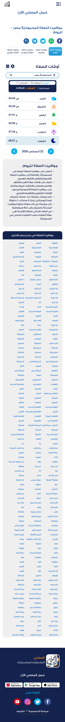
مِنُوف (55, 612)
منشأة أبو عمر (35, 607)
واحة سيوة (53, 635)
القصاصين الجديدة (33, 412)
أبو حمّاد (37, 293)
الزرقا (22, 366)
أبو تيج (21, 289)
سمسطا (37, 521)
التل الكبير (53, 343)
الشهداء (54, 384)
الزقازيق (55, 371)
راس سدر (20, 503)
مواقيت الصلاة (55, 51)
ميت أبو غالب (35, 617)
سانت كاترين (52, 516)
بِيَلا (56, 471)
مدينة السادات (35, 594)
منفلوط (21, 607)
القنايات (37, 416)
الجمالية (37, 343)
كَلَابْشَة (21, 585)
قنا (23, 275)
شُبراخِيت (54, 535)
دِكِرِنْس (38, 489)
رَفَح (22, 507)
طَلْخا (56, 548)
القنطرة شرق (19, 416)
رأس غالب (54, 503)
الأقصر (21, 248)
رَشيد (39, 507)
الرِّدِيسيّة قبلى (35, 362)
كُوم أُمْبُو (54, 589)
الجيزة (55, 252)
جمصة (21, 475)
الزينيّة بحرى (36, 371)
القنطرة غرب (52, 421)
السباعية (54, 375)
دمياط (21, 266)
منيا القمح (37, 612)
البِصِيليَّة (20, 334)
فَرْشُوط (55, 562)
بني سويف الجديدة (16, 462)
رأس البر (21, 498)
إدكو (39, 307)
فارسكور (54, 557)
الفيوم (38, 257)
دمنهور (21, 489)
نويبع (39, 630)
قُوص (22, 571)
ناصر (39, 621)
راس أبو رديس (35, 503)
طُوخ (56, 553)
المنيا (22, 261)
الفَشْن (21, 403)
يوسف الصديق (18, 635)
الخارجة (38, 352)
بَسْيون (21, 453)
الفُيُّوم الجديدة (51, 407)
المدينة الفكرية (34, 425)
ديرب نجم (54, 498)
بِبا (40, 443)
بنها (39, 462)
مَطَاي (55, 603)
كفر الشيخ (53, 280)
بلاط (56, 457)
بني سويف (53, 266)
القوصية (37, 421)
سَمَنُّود (21, 521)
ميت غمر (54, 621)
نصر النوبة (20, 626)
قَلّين (39, 566)
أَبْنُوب (38, 284)
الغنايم (55, 403)
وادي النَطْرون (35, 635)
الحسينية (37, 348)
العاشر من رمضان (51, 393)
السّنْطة (21, 375)
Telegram (34, 41)
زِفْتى (56, 512)
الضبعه (38, 389)
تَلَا (40, 471)
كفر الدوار (37, 580)
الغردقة (54, 257)
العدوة (21, 393)
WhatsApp (51, 41)
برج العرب (37, 448)
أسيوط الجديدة (35, 311)
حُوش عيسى (36, 480)
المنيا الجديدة (52, 434)
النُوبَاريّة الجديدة (17, 434)
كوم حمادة (36, 589)
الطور (22, 252)
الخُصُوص (54, 357)
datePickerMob (7, 66)
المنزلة (38, 430)
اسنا (22, 325)
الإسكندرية (53, 248)
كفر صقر (37, 585)
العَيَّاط (21, 398)
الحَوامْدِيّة (54, 352)
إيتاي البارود (19, 321)
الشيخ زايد (37, 384)
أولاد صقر (37, 321)
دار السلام (20, 480)
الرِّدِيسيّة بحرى (52, 362)
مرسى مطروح (35, 280)
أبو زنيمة (54, 298)
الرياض (38, 366)
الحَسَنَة (55, 348)
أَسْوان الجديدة (52, 311)
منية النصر (20, 612)
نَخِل (39, 626)
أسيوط (21, 243)
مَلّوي (56, 607)
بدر (23, 443)
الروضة (55, 366)
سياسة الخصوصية (38, 711)
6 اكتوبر (21, 280)
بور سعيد (37, 266)
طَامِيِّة (38, 544)
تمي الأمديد (53, 475)
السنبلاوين (36, 380)
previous (14, 151)
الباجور (21, 330)
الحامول (21, 343)
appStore (51, 685)
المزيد (13, 66)
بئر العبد (20, 439)
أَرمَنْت (21, 307)
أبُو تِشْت (37, 289)
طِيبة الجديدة (35, 553)
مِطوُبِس (37, 603)
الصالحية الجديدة (17, 384)
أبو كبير (55, 302)
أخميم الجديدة (52, 307)
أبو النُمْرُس (53, 289)
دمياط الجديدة (52, 494)
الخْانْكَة (21, 352)
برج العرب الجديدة (17, 448)
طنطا (55, 275)
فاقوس (38, 557)
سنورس (55, 525)
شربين (55, 539)
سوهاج (55, 270)
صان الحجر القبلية (33, 539)
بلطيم (21, 457)
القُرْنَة (21, 407)
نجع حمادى (53, 626)
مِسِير (55, 598)
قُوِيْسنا (55, 576)
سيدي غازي (36, 530)
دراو (56, 484)
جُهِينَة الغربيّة (52, 480)
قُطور (22, 562)
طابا (56, 544)
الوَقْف (38, 439)
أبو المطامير (19, 284)
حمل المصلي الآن (32, 12)
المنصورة (37, 261)
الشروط (20, 711)
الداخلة (38, 357)
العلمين (37, 398)
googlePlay (32, 685)
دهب (39, 494)
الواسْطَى (54, 439)
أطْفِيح (38, 316)
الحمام (21, 348)
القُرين (55, 412)
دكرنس (55, 489)
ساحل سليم (36, 512)
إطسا (55, 316)
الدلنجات (20, 357)
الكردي (21, 421)
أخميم (21, 302)
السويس (37, 252)
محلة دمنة (53, 594)
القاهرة (55, 243)
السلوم (55, 380)
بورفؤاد (21, 466)
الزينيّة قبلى (19, 371)
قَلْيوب (21, 566)
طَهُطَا (21, 548)
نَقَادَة (55, 630)
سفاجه (21, 516)
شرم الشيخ (36, 270)
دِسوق (38, 484)
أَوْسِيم (55, 321)
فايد (22, 557)
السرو (38, 375)
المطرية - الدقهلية (50, 261)
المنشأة (21, 430)
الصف (55, 389)
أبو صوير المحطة (17, 298)
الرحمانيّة (20, 362)
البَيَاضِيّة (20, 339)
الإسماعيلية (36, 248)
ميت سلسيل (19, 617)
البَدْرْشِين (37, 334)
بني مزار (38, 466)
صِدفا (22, 539)
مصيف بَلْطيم (18, 598)
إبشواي (55, 284)
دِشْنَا (22, 484)
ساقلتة (21, 512)
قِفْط (56, 566)
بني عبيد (54, 466)
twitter (43, 41)
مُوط (56, 617)
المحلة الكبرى (18, 257)
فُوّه (39, 562)
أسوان (38, 243)
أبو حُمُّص (54, 293)
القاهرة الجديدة (34, 407)
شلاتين (21, 270)
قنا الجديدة (53, 571)
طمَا (39, 548)
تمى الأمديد (19, 471)
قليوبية (38, 275)
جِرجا (39, 475)
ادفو (39, 325)
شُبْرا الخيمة (19, 530)
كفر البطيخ (53, 580)
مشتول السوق (35, 598)
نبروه (22, 621)
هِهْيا (22, 630)
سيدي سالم (53, 530)
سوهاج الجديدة (35, 525)
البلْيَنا (55, 339)
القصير (21, 412)
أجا (40, 302)
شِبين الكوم (19, 535)
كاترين (38, 576)
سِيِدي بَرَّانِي (19, 525)
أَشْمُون (21, 311)
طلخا (22, 544)
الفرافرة (38, 403)
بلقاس (55, 462)
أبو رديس (20, 293)
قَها (39, 571)
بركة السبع (53, 453)
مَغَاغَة (21, 603)
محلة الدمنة (19, 589)
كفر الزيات (20, 580)
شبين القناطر (35, 535)
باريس (55, 443)
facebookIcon (59, 41)
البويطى (37, 339)
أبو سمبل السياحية (33, 298)
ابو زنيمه (54, 325)
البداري (55, 334)
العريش (55, 398)
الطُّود (21, 389)
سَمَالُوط (54, 521)
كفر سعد (54, 585)
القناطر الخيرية (52, 416)
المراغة (21, 425)
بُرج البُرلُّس (53, 448)
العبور (38, 393)
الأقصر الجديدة (35, 330)
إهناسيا (21, 316)
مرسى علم (19, 594)
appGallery (14, 685)
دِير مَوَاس (20, 494)
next (51, 151)
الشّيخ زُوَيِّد (19, 380)
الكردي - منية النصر (50, 425)
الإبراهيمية (53, 330)
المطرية (54, 430)
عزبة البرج (20, 553)
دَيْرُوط (38, 498)
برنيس (38, 453)
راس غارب (54, 507)
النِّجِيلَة (38, 434)
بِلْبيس (38, 457)
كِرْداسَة (21, 576)
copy (26, 41)
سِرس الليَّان (36, 516)
